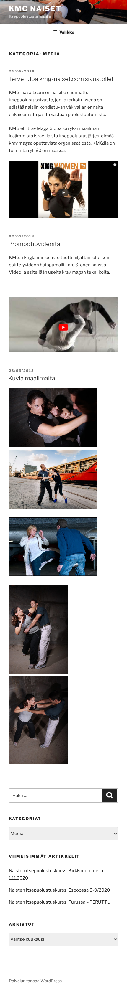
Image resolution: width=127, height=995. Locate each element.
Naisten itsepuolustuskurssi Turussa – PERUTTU (59, 902)
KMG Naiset (35, 8)
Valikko (66, 31)
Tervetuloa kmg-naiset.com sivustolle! (60, 78)
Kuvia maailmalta (31, 378)
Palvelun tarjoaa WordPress (35, 980)
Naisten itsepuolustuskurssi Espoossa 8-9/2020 (59, 890)
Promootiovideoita (34, 243)
